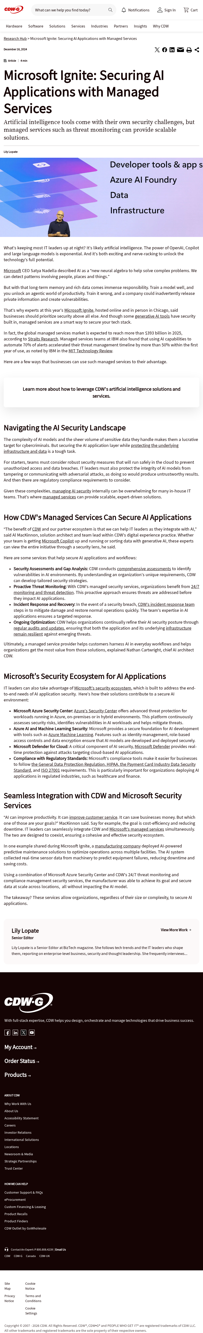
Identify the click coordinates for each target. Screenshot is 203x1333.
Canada (31, 1256)
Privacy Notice (9, 1298)
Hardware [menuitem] (14, 26)
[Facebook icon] (7, 1033)
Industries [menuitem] (99, 26)
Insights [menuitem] (140, 26)
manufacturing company (118, 846)
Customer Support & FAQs (23, 1192)
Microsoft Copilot (58, 541)
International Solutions (21, 1139)
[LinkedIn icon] (15, 1033)
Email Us (60, 1249)
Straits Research (43, 339)
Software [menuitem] (35, 26)
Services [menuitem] (78, 26)
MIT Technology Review (90, 351)
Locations (11, 1147)
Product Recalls (15, 1214)
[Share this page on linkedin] (172, 50)
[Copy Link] (196, 50)
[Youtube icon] (32, 1033)
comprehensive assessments (144, 568)
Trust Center (13, 1168)
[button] (191, 10)
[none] (14, 26)
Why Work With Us (17, 1104)
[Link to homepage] (12, 10)
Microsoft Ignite (78, 310)
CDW (36, 529)
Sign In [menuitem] (170, 9)
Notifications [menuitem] (139, 9)
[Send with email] (180, 51)
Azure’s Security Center (95, 711)
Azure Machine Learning (71, 734)
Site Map (7, 1286)
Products (16, 1074)
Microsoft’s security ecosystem (102, 688)
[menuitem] (123, 9)
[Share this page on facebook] (164, 50)
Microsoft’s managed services (136, 829)
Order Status (20, 1061)
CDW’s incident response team (166, 604)
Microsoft (12, 270)
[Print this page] (189, 50)
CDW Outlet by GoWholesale (25, 1228)
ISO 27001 (50, 770)
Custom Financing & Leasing (25, 1207)
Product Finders (16, 1221)
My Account (19, 1047)
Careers (10, 1125)
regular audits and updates (39, 628)
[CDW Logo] (12, 10)
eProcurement (15, 1199)
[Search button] (110, 10)
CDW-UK (44, 1256)
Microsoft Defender (152, 746)
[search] (66, 10)
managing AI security (71, 491)
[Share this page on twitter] (157, 50)
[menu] (135, 10)
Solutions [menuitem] (57, 26)
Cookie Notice (30, 1286)
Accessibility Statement (21, 1118)
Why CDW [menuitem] (161, 26)
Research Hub (15, 38)
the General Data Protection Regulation (68, 764)
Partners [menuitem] (121, 26)
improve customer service (93, 817)
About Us (11, 1111)
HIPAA (112, 764)
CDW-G (18, 1256)
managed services (59, 497)
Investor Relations (17, 1132)
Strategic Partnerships (20, 1161)
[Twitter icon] (23, 1033)
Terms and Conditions (33, 1298)
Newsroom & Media (18, 1154)
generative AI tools (152, 316)
